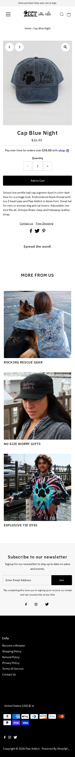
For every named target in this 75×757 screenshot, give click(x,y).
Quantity (37, 158)
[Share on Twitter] (37, 232)
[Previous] (9, 46)
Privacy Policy (10, 663)
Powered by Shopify (54, 748)
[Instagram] (36, 604)
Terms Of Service (13, 668)
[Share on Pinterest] (43, 232)
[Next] (19, 46)
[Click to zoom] (65, 47)
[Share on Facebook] (31, 232)
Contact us (26, 223)
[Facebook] (26, 604)
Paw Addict (33, 748)
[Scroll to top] (67, 749)
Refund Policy (11, 657)
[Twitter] (47, 604)
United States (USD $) (18, 706)
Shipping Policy (11, 651)
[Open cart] (69, 14)
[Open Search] (62, 14)
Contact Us (9, 674)
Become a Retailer (13, 645)
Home (28, 28)
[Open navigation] (11, 14)
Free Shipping (44, 223)
